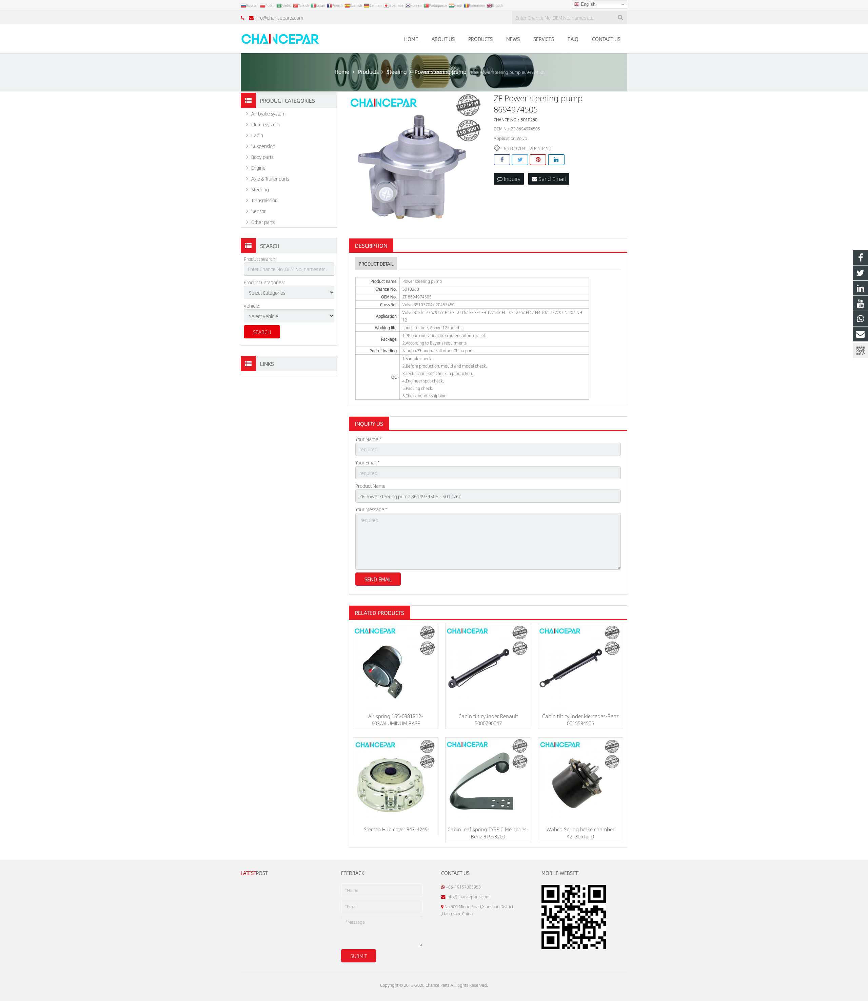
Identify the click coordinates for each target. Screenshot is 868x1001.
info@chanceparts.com (279, 17)
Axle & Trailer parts (270, 178)
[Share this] (502, 160)
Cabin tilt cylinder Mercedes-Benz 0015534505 (580, 719)
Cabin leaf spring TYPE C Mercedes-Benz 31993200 (488, 832)
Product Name (370, 485)
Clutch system (265, 124)
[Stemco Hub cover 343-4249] (396, 780)
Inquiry (511, 178)
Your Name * (368, 439)
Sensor (258, 211)
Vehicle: (252, 305)
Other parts (263, 222)
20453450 (540, 148)
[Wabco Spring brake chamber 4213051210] (580, 780)
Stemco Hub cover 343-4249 (396, 829)
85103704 (515, 148)
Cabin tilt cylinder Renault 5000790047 (488, 719)
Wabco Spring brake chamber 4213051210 (580, 832)
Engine (258, 167)
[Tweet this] (520, 160)
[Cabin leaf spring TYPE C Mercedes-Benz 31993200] (488, 780)
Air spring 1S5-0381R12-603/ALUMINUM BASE (395, 719)
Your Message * (371, 509)
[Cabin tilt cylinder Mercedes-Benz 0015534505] (580, 667)
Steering (260, 189)
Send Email (551, 178)
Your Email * (367, 462)
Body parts (262, 157)
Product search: (260, 259)
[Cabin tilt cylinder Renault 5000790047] (488, 667)
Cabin (257, 135)
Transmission (264, 200)
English (587, 4)
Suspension (263, 146)
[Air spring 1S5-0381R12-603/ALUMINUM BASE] (396, 667)
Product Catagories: (264, 282)
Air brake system (268, 113)
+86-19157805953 (463, 886)
